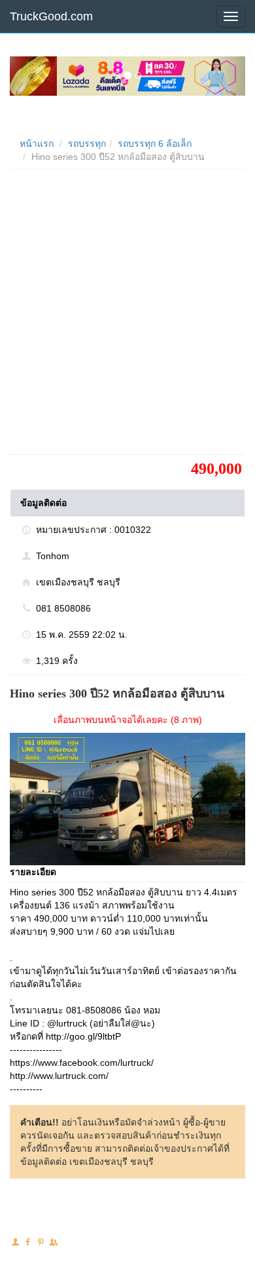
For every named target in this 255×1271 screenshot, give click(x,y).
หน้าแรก (37, 143)
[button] (27, 76)
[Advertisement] (127, 316)
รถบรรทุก (87, 143)
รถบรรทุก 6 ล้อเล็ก (155, 143)
